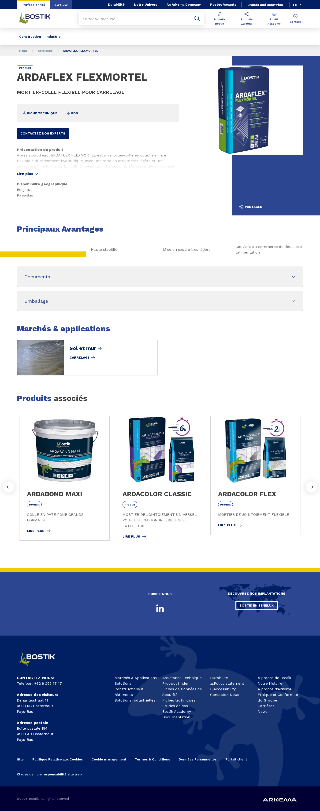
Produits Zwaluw (247, 21)
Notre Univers (145, 4)
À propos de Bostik (274, 678)
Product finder (175, 683)
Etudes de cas (175, 706)
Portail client (236, 759)
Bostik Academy (274, 21)
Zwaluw (60, 5)
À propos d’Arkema (275, 689)
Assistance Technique (182, 678)
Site (20, 759)
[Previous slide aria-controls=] (8, 487)
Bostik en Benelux (257, 605)
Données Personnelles (198, 759)
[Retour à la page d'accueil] (38, 19)
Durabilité (116, 4)
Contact (295, 21)
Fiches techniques (178, 700)
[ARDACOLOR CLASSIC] (160, 481)
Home (23, 50)
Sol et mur (83, 348)
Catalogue (45, 50)
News (263, 711)
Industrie (53, 36)
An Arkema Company (184, 4)
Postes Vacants (223, 4)
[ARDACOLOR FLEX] (256, 475)
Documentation (176, 717)
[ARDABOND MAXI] (64, 478)
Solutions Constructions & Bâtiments (129, 689)
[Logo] (41, 667)
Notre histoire (270, 683)
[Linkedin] (160, 608)
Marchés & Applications (136, 678)
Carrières (266, 706)
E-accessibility (223, 689)
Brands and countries (265, 5)
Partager (253, 207)
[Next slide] (311, 487)
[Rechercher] (197, 18)
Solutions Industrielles (135, 700)
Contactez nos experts (42, 133)
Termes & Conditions (152, 759)
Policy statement (229, 683)
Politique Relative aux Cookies (57, 759)
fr (295, 5)
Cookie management (109, 759)
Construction (30, 36)
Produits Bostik (219, 21)
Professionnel (33, 5)
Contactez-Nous (224, 694)
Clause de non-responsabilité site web (49, 774)
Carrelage (79, 357)
